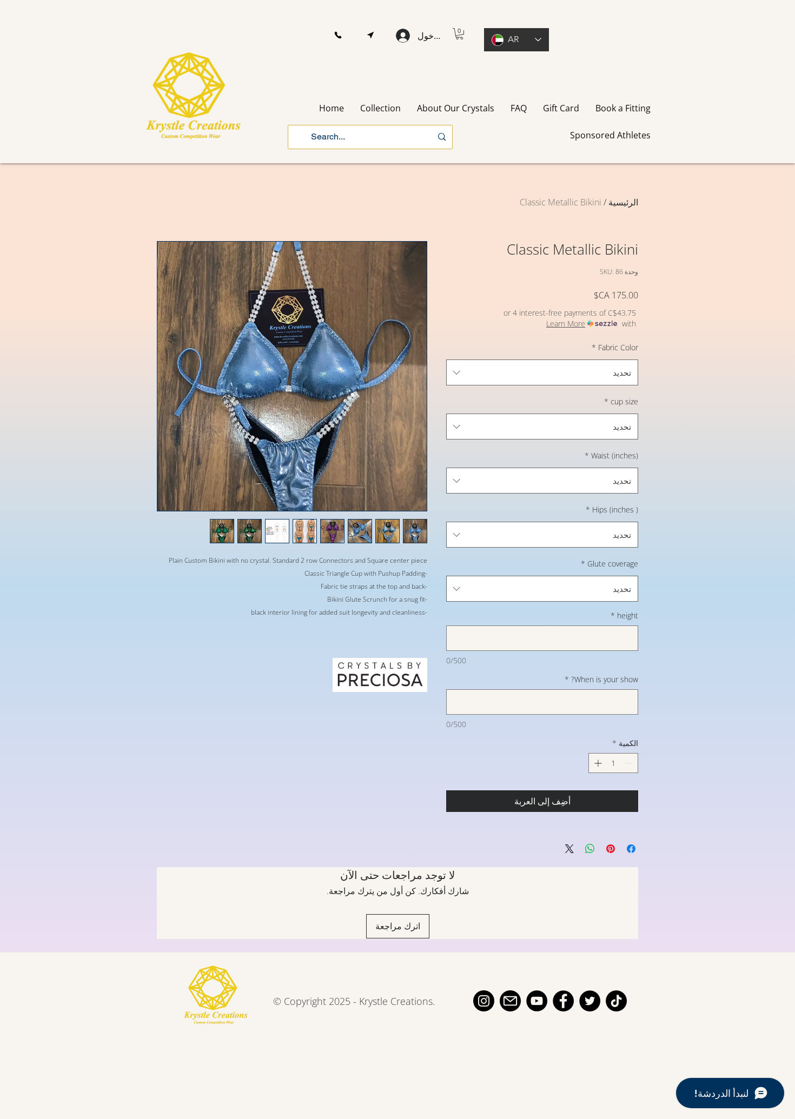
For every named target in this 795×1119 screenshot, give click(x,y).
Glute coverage (609, 563)
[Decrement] (630, 763)
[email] (510, 1000)
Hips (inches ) (612, 509)
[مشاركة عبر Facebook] (631, 848)
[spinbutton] (613, 763)
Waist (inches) (611, 455)
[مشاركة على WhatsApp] (590, 848)
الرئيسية (623, 202)
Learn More (565, 323)
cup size (621, 401)
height (624, 615)
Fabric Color (615, 347)
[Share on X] (569, 848)
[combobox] (542, 372)
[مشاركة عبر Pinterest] (610, 848)
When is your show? (601, 679)
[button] (337, 35)
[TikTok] (616, 1000)
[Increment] (597, 763)
